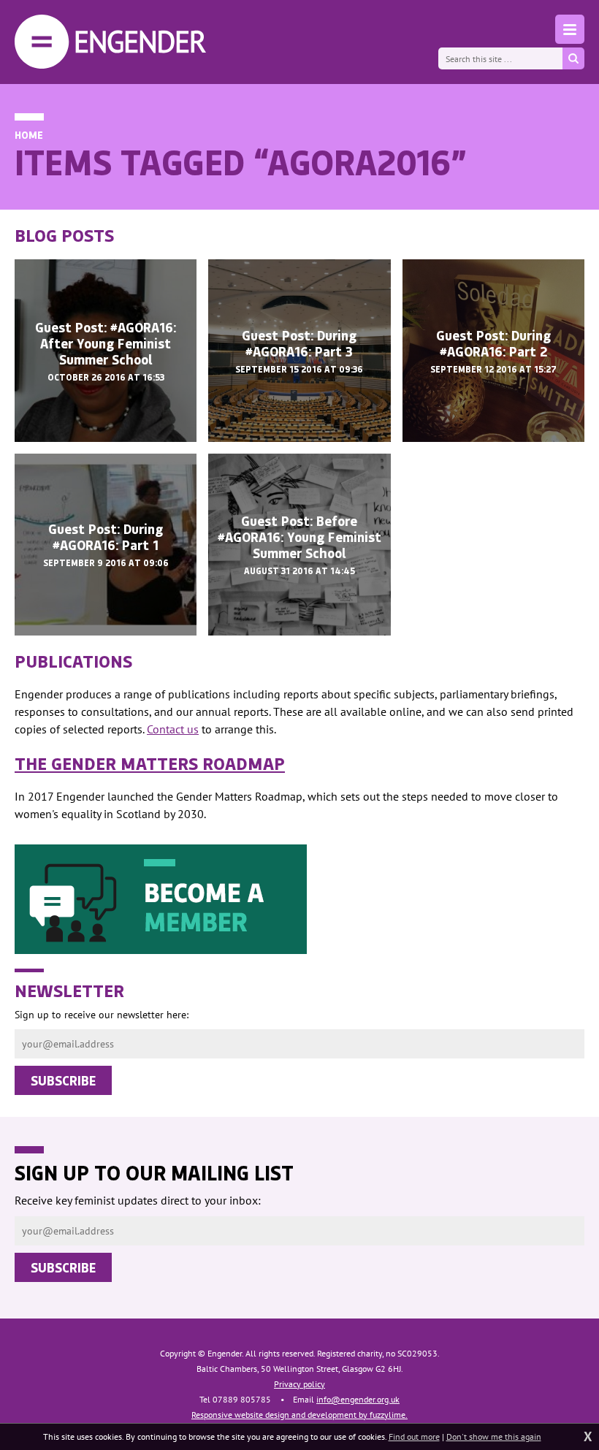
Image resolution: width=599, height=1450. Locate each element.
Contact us (173, 729)
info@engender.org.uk (358, 1399)
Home (29, 135)
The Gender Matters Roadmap (150, 762)
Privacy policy (299, 1383)
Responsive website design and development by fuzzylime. (299, 1414)
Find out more (414, 1436)
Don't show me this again (493, 1436)
